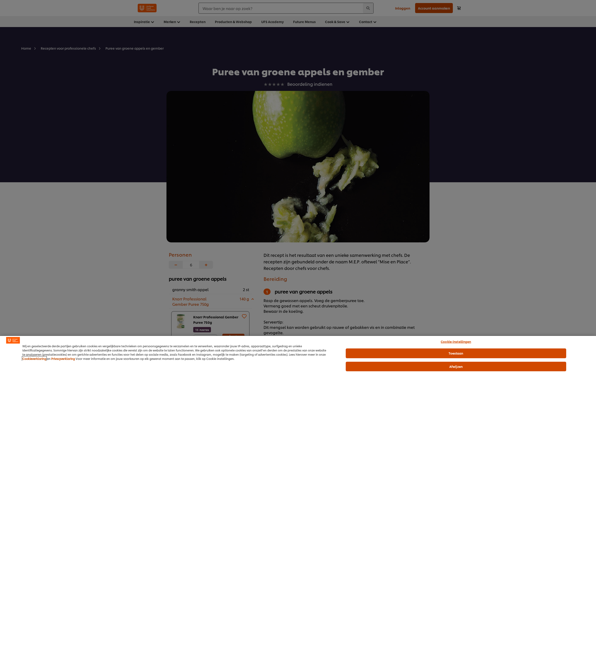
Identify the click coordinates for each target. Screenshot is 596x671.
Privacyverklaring (63, 359)
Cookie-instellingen (456, 341)
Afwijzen (456, 366)
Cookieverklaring (34, 359)
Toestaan (456, 353)
